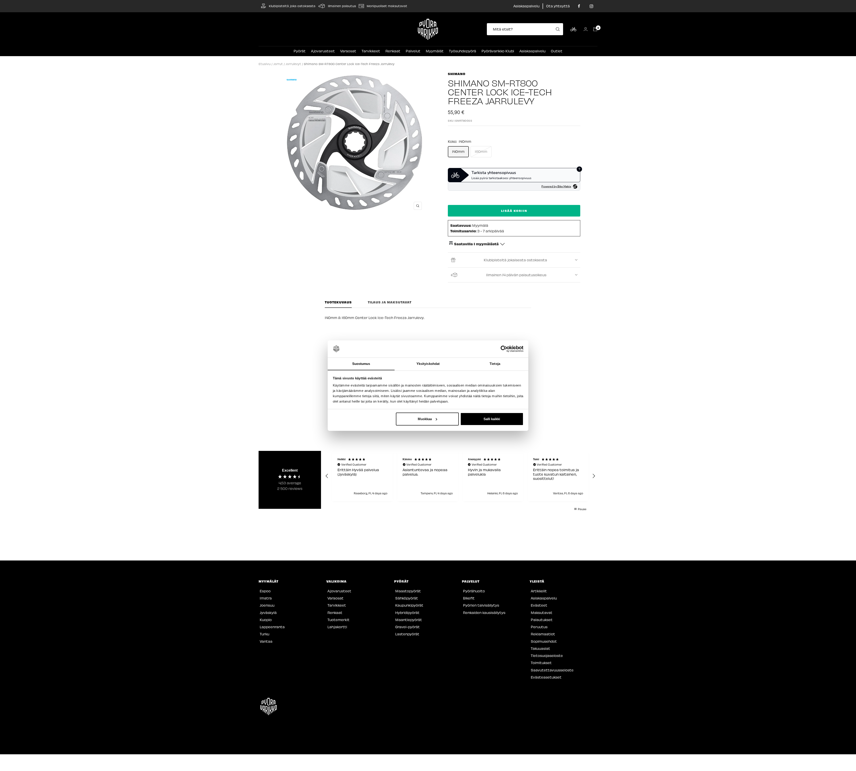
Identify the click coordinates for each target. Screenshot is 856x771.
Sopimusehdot (544, 641)
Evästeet (539, 605)
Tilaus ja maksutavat (390, 302)
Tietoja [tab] (495, 363)
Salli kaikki (492, 419)
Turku (264, 634)
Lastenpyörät (407, 634)
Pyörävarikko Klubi (498, 51)
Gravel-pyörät (407, 627)
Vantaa (266, 641)
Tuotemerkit (338, 620)
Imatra (266, 598)
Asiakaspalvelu (526, 6)
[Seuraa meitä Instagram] (591, 6)
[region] (460, 476)
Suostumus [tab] (361, 363)
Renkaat (392, 51)
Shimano (456, 74)
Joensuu (267, 605)
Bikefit (469, 598)
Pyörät (300, 51)
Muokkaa (425, 419)
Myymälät (435, 51)
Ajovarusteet (323, 51)
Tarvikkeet (371, 51)
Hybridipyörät (407, 612)
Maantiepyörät (408, 620)
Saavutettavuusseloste (552, 670)
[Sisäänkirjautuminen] (586, 29)
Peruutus (539, 627)
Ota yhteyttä (558, 6)
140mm (458, 151)
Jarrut (278, 64)
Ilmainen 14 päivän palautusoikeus (516, 275)
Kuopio (266, 620)
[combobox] (526, 29)
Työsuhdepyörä (462, 51)
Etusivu (265, 64)
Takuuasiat (540, 648)
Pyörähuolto (474, 591)
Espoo (265, 591)
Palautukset (542, 620)
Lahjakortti (337, 627)
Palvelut (413, 51)
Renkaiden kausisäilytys (484, 612)
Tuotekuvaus (338, 302)
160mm (481, 151)
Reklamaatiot (543, 634)
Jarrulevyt (293, 64)
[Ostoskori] (595, 29)
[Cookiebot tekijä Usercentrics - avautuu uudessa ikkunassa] (503, 349)
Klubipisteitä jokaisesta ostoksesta (515, 260)
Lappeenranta (272, 627)
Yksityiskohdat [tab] (428, 363)
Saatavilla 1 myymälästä (476, 243)
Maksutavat (541, 612)
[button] (327, 476)
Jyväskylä (268, 612)
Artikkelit (539, 591)
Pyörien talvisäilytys (481, 605)
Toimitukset (541, 663)
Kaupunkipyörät (409, 605)
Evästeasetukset (546, 677)
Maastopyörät (408, 591)
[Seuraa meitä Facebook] (579, 6)
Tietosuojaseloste (547, 655)
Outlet (556, 51)
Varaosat (348, 51)
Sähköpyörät (406, 598)
